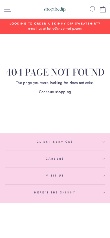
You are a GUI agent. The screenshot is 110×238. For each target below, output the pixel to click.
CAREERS (55, 159)
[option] (55, 26)
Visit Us (55, 175)
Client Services (55, 142)
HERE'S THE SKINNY (55, 192)
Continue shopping (55, 91)
